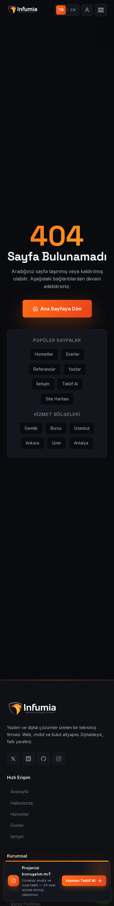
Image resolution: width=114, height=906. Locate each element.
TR (60, 10)
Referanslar (44, 369)
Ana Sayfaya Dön (61, 309)
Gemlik (31, 428)
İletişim (42, 383)
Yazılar (74, 369)
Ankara (32, 442)
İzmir (56, 442)
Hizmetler (44, 354)
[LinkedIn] (28, 759)
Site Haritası (57, 398)
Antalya (81, 442)
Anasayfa (19, 791)
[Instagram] (59, 759)
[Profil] (87, 10)
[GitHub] (43, 759)
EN (73, 10)
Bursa (56, 428)
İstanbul (81, 428)
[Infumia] (29, 10)
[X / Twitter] (13, 759)
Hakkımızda (22, 802)
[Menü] (101, 10)
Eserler (73, 354)
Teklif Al (70, 383)
